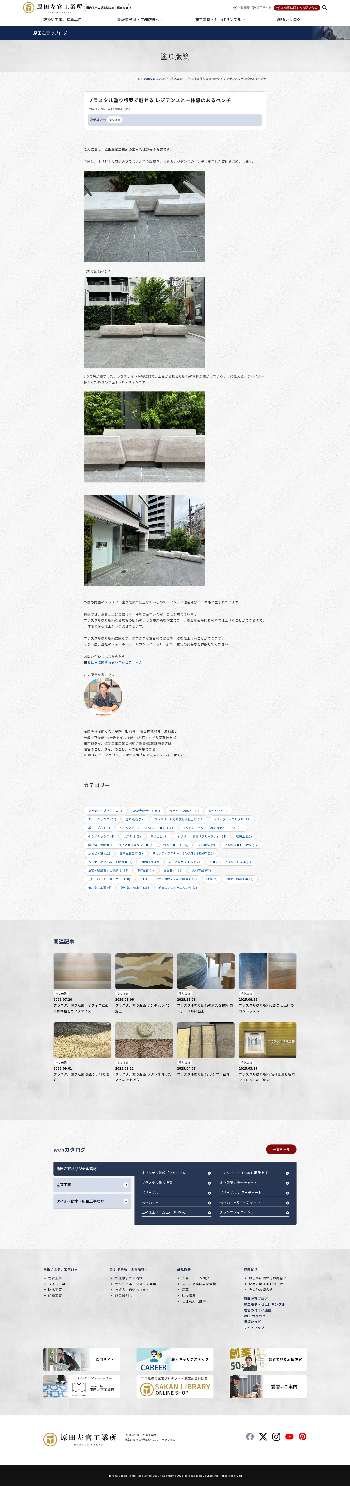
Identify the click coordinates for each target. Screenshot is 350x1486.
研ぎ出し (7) (159, 836)
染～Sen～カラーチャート (240, 1202)
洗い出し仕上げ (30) (135, 887)
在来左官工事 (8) (131, 853)
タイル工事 (56, 1283)
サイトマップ (254, 1327)
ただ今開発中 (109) (146, 811)
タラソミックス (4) (101, 836)
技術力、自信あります (132, 1289)
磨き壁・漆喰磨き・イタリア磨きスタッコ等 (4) (121, 845)
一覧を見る (281, 1149)
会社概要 (184, 1269)
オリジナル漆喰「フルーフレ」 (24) (201, 836)
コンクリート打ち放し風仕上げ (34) (179, 819)
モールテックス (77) (102, 819)
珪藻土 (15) (244, 836)
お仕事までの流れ (129, 1278)
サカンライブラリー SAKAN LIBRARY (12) (183, 853)
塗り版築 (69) (135, 819)
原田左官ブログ (256, 1298)
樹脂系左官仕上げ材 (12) (242, 845)
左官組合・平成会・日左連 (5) (230, 862)
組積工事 (55, 1295)
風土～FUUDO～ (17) (184, 811)
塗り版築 (176, 78)
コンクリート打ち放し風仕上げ (244, 1172)
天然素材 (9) (206, 845)
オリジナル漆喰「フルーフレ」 (166, 1172)
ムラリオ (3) (132, 836)
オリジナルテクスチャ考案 (135, 1283)
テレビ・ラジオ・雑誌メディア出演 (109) (168, 879)
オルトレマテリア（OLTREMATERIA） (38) (213, 828)
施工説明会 (123, 1295)
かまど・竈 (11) (99, 853)
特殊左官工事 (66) (175, 845)
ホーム (136, 78)
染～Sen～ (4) (219, 811)
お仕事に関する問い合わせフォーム (114, 662)
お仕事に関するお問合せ (268, 1278)
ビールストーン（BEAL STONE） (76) (146, 828)
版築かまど (252, 1321)
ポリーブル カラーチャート (241, 1192)
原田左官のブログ (155, 78)
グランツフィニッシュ (237, 1212)
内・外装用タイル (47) (184, 862)
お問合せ (251, 1269)
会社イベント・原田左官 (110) (109, 879)
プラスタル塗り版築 (157, 1182)
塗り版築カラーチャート (238, 1182)
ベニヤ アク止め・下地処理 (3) (110, 862)
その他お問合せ (261, 1289)
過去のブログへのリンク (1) (178, 887)
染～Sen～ (150, 1202)
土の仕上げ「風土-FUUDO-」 (165, 1212)
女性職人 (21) (172, 870)
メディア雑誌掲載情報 (199, 1283)
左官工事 (55, 1278)
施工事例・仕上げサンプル (264, 1304)
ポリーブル (150, 1192)
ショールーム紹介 (195, 1278)
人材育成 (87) (201, 870)
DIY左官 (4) (146, 870)
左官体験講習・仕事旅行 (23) (108, 870)
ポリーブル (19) (99, 828)
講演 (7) (212, 879)
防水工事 (55, 1289)
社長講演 (189, 1295)
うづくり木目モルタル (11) (232, 819)
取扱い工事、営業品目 (60, 1269)
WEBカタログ (255, 1316)
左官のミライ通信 (257, 1310)
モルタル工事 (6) (99, 887)
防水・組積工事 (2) (240, 879)
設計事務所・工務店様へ (129, 1269)
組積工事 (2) (150, 862)
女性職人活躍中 (194, 1301)
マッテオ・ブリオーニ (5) (106, 811)
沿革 (185, 1289)
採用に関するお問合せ (266, 1283)
